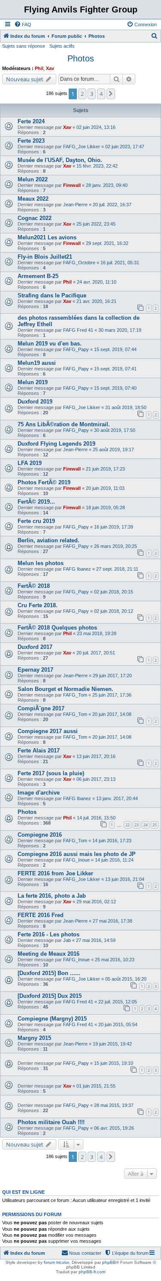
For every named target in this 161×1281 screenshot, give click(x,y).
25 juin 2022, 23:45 (95, 223)
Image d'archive (39, 792)
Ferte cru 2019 (36, 521)
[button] (110, 94)
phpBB (109, 1262)
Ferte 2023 (31, 141)
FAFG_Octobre (79, 262)
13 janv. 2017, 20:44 (117, 798)
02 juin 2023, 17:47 (124, 146)
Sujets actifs (62, 46)
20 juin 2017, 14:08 (111, 714)
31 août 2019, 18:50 (125, 407)
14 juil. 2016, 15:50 (96, 817)
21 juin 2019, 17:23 (105, 468)
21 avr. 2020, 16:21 (96, 301)
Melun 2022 (33, 179)
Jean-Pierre (75, 204)
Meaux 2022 (33, 199)
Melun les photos (41, 563)
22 (127, 825)
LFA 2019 (30, 463)
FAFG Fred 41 (78, 330)
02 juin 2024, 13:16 (95, 127)
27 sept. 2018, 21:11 (117, 569)
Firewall (72, 185)
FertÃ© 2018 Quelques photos (57, 627)
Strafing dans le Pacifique (52, 295)
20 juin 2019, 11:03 (105, 488)
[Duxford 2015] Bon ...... (49, 973)
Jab (67, 940)
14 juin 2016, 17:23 (111, 840)
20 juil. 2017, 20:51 (95, 652)
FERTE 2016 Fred (41, 915)
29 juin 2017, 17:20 (112, 675)
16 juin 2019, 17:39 (113, 526)
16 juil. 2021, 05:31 (119, 262)
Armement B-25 (38, 276)
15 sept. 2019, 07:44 (115, 349)
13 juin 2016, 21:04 (124, 879)
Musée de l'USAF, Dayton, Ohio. (60, 160)
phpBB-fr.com (92, 1271)
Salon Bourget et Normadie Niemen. (65, 689)
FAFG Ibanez (77, 569)
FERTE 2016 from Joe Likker (55, 873)
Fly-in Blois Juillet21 (45, 257)
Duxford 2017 (35, 647)
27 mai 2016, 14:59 (95, 940)
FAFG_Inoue (76, 859)
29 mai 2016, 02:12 (96, 901)
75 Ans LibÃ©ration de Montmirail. (64, 424)
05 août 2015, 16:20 (125, 978)
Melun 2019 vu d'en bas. (50, 343)
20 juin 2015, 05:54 (117, 1024)
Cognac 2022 (35, 218)
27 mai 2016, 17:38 (112, 920)
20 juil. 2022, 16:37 (112, 204)
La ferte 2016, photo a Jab (52, 896)
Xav (50, 68)
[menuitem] (22, 24)
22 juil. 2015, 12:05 (117, 1001)
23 (136, 825)
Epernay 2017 (35, 669)
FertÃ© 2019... (36, 501)
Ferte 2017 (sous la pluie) (51, 773)
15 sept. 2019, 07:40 (115, 388)
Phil (39, 68)
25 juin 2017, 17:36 (111, 694)
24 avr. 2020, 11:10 (96, 281)
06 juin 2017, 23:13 (95, 779)
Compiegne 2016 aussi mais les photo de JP (77, 854)
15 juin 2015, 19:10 (113, 1063)
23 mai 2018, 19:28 (96, 633)
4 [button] (101, 94)
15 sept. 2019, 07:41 (115, 368)
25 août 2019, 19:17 (113, 449)
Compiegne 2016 (40, 835)
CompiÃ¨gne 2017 (41, 708)
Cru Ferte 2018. (38, 605)
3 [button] (91, 94)
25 (154, 825)
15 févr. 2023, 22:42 (97, 165)
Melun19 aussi (37, 363)
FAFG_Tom (75, 694)
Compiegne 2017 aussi (48, 731)
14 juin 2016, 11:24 (114, 859)
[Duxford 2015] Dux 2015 (50, 996)
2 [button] (82, 94)
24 (145, 825)
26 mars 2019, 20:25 (115, 546)
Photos (80, 58)
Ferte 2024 (31, 121)
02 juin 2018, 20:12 (113, 611)
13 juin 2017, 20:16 (95, 756)
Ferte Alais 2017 (39, 750)
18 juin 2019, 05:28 (105, 507)
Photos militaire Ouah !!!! (51, 1122)
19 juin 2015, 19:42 (112, 1043)
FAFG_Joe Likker (81, 146)
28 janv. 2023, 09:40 (107, 185)
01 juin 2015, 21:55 (95, 1085)
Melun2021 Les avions (47, 237)
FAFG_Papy (76, 349)
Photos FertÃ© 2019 (44, 482)
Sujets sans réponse (23, 46)
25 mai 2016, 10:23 (114, 959)
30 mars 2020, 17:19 (119, 330)
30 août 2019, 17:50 (114, 430)
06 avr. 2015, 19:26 (114, 1128)
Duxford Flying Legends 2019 (56, 443)
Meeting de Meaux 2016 (48, 954)
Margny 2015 (34, 1038)
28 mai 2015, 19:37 (114, 1105)
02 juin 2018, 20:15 (113, 591)
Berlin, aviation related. (48, 540)
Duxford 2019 (35, 401)
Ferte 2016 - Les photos (48, 934)
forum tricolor (56, 1262)
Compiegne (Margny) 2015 (52, 1018)
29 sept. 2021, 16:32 (107, 243)
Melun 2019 (33, 382)
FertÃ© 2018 (34, 586)
